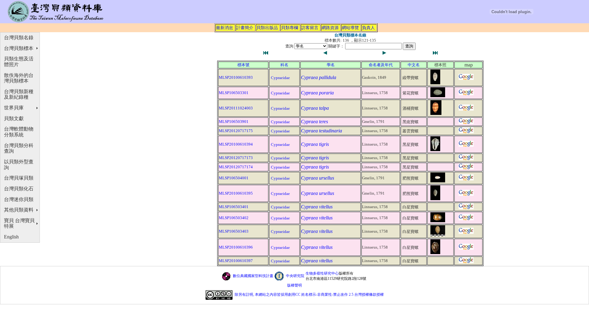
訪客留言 (309, 27)
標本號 (243, 65)
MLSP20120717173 (236, 157)
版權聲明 (294, 285)
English (11, 236)
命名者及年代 (381, 65)
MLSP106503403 (233, 231)
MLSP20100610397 (236, 260)
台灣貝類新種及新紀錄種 (18, 94)
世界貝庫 (14, 107)
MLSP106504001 (233, 178)
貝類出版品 (267, 27)
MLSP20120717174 (236, 167)
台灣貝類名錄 (18, 37)
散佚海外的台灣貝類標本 (18, 78)
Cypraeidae (280, 77)
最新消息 (224, 27)
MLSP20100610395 (236, 193)
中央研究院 (295, 276)
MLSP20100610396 (236, 247)
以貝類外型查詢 (18, 164)
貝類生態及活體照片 (18, 61)
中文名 (414, 65)
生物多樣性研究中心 (322, 273)
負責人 (368, 27)
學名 (331, 65)
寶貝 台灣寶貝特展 (19, 223)
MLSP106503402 (233, 217)
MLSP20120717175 (236, 130)
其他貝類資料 (18, 209)
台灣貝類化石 (18, 188)
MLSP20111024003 (236, 108)
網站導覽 (350, 27)
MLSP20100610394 (236, 144)
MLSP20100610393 (236, 77)
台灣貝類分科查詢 (18, 148)
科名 (284, 65)
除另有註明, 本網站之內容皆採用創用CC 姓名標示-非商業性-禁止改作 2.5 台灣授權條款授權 (309, 294)
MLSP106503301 (233, 92)
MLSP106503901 (233, 121)
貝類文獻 (14, 118)
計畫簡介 (244, 27)
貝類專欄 (289, 27)
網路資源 (330, 27)
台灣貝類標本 (18, 48)
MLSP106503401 (233, 206)
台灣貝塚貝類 (18, 178)
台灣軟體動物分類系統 (18, 131)
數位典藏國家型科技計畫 (253, 276)
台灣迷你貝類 (18, 199)
